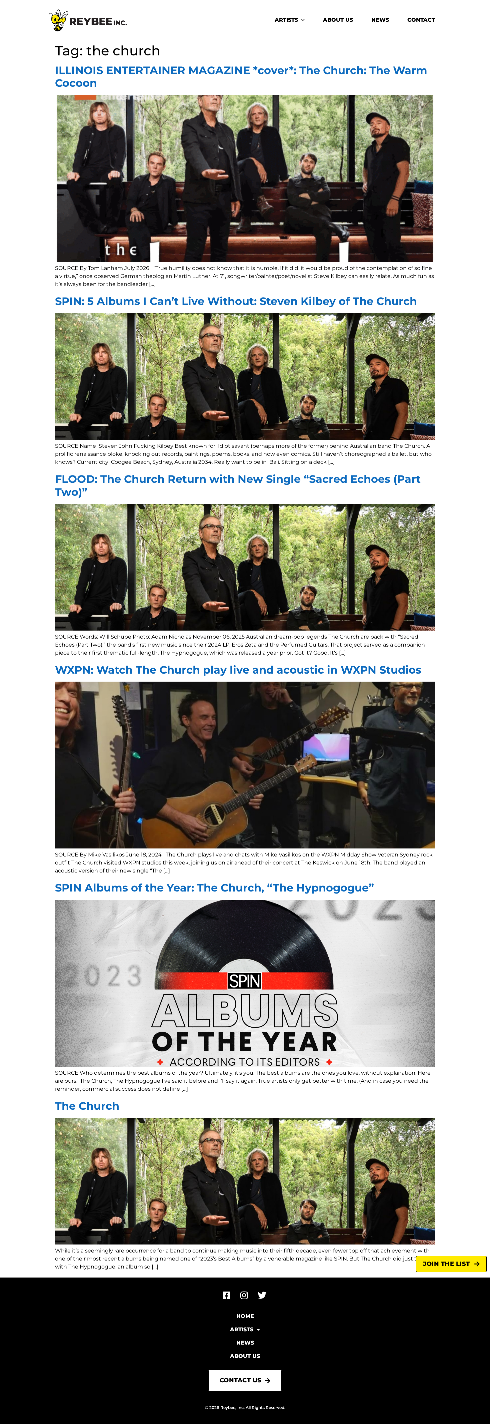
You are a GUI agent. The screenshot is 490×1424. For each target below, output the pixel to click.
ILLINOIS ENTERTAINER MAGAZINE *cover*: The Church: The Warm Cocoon (241, 76)
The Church (87, 1105)
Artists (286, 20)
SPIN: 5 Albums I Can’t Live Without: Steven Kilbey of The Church (236, 301)
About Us (338, 20)
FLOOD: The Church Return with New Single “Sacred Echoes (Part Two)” (238, 485)
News (380, 20)
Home (245, 1316)
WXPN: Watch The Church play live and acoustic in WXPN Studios (238, 669)
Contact (421, 20)
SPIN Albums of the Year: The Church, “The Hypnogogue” (214, 887)
